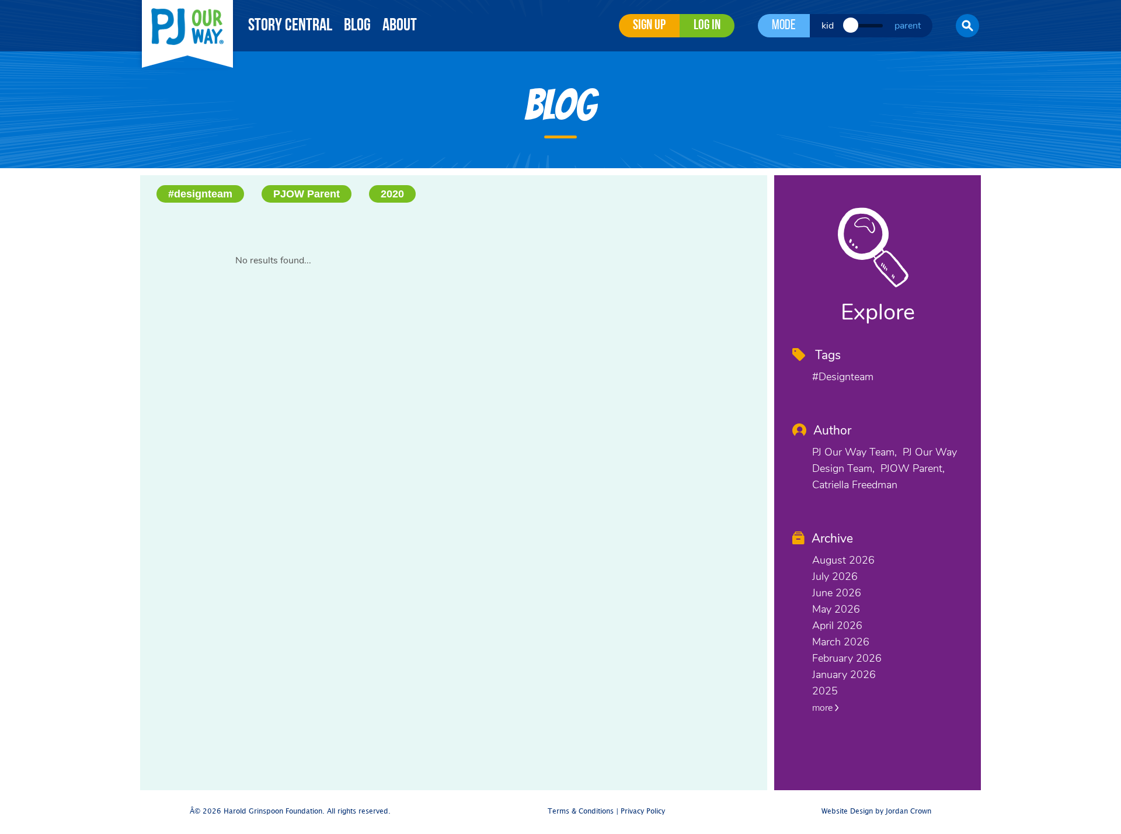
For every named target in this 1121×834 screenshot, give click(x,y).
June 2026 (836, 593)
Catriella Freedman (854, 485)
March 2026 (840, 642)
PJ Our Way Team (853, 452)
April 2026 (837, 625)
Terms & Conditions (581, 811)
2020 (392, 194)
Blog (357, 26)
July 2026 (835, 576)
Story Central (290, 26)
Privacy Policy (643, 811)
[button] (967, 25)
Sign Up (649, 26)
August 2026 (843, 560)
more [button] (823, 707)
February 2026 (847, 658)
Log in (707, 26)
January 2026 (844, 675)
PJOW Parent (306, 194)
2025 (825, 691)
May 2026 (836, 609)
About (399, 26)
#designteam (200, 194)
